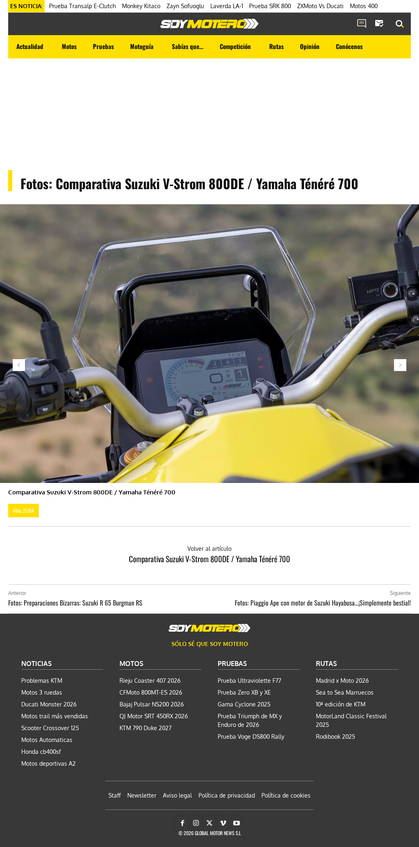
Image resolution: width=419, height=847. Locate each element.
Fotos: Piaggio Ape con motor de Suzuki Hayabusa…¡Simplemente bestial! (323, 603)
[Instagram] (196, 823)
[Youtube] (236, 823)
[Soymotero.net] (209, 24)
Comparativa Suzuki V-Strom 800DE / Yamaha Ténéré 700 (209, 558)
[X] (209, 823)
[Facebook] (182, 823)
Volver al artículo (209, 548)
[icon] (362, 24)
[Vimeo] (223, 823)
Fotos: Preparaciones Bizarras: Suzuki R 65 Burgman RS (75, 603)
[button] (400, 24)
